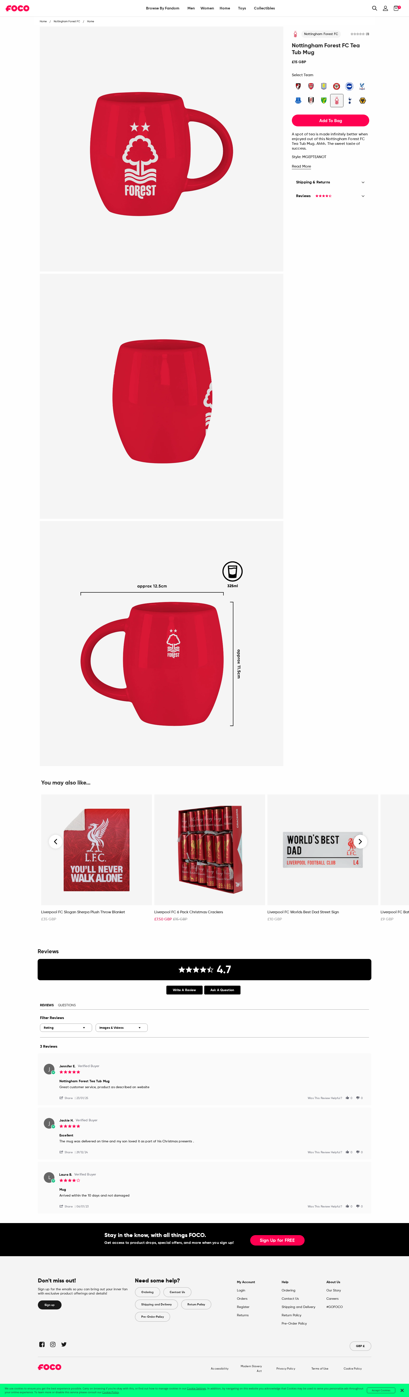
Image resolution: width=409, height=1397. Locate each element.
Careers (332, 1298)
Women (207, 8)
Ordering (147, 1292)
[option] (96, 860)
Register (243, 1307)
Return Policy (196, 1304)
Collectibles (264, 8)
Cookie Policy (353, 1368)
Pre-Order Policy (152, 1316)
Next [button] (360, 841)
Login (241, 1290)
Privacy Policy (285, 1368)
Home (225, 8)
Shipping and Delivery (156, 1304)
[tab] (184, 990)
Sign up (49, 1305)
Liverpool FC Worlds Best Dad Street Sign (303, 912)
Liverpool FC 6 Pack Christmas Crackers (188, 912)
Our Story (333, 1290)
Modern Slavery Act (251, 1369)
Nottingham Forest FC (321, 34)
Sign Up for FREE (277, 1240)
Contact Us (177, 1292)
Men (191, 8)
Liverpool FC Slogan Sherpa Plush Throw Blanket (83, 912)
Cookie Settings (196, 1388)
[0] (395, 8)
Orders (242, 1298)
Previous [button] (56, 841)
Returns (243, 1315)
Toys (242, 8)
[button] (67, 1097)
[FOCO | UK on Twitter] (64, 1344)
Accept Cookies (381, 1390)
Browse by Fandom (162, 8)
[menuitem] (163, 8)
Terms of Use (319, 1368)
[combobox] (66, 1028)
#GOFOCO (334, 1307)
